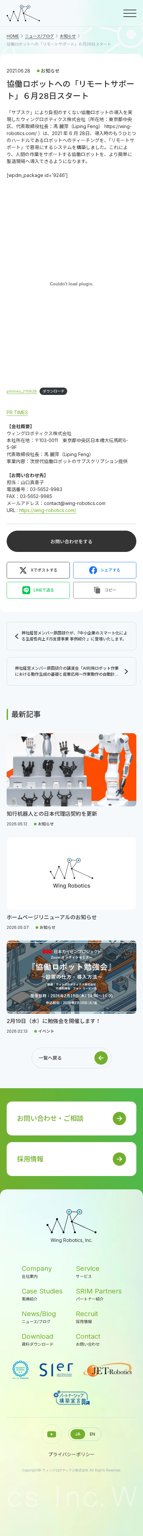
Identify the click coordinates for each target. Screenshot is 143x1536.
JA (77, 1434)
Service (87, 1272)
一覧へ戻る (50, 1058)
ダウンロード (54, 391)
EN (92, 1434)
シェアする (110, 570)
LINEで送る (44, 590)
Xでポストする (44, 570)
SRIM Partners (99, 1294)
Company (37, 1272)
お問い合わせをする (71, 541)
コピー (110, 590)
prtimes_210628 (22, 391)
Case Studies (42, 1294)
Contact (88, 1339)
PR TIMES (17, 412)
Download (38, 1339)
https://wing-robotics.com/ (47, 510)
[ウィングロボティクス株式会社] (23, 13)
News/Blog (39, 1317)
